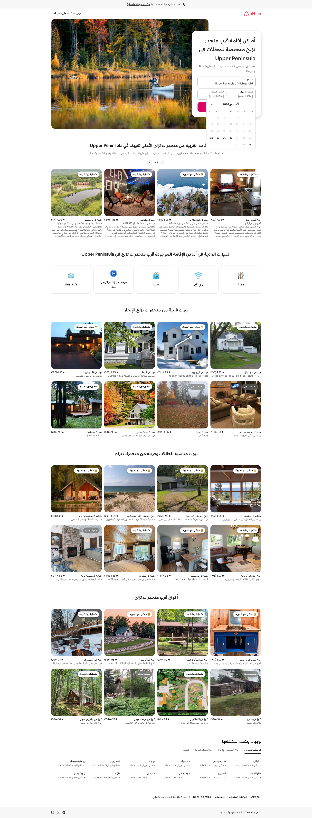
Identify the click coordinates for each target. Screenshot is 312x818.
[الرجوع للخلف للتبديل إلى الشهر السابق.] (250, 104)
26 (224, 137)
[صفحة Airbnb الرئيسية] (252, 14)
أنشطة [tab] (186, 749)
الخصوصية (233, 812)
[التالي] (149, 162)
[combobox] (226, 84)
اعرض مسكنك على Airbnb (67, 13)
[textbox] (241, 96)
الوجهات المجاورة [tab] (252, 749)
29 (250, 144)
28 (211, 137)
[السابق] (162, 162)
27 (218, 137)
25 (231, 137)
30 (243, 144)
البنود (222, 812)
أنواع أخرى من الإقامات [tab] (228, 749)
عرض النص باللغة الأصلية (138, 4)
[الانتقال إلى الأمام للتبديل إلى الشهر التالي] (212, 104)
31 (237, 144)
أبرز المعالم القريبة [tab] (203, 749)
